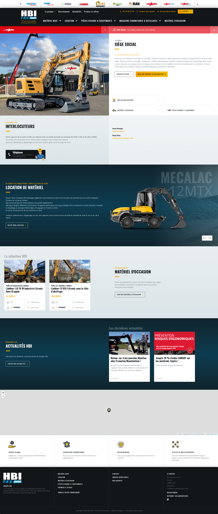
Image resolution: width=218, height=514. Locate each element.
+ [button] (3, 392)
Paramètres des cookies (134, 511)
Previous (20, 4)
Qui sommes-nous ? (174, 477)
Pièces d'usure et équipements (70, 484)
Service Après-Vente (168, 11)
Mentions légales (117, 511)
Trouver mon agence (147, 11)
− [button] (3, 396)
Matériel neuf (63, 474)
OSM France (213, 434)
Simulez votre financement (69, 492)
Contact (115, 474)
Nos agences (117, 480)
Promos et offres (65, 487)
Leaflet (180, 434)
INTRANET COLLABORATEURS (177, 496)
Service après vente (120, 477)
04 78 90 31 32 (128, 11)
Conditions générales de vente (177, 489)
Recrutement (172, 492)
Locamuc (118, 40)
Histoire (169, 480)
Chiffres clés (171, 483)
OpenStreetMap (196, 434)
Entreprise (170, 486)
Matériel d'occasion (66, 480)
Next (197, 4)
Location (61, 477)
